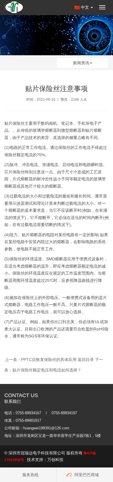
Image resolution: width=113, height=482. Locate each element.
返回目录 (86, 359)
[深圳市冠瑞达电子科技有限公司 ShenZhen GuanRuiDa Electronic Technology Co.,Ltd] (14, 7)
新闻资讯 (81, 63)
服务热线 (30, 474)
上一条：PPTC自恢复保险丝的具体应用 (40, 359)
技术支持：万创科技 (45, 459)
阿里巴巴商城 (86, 474)
